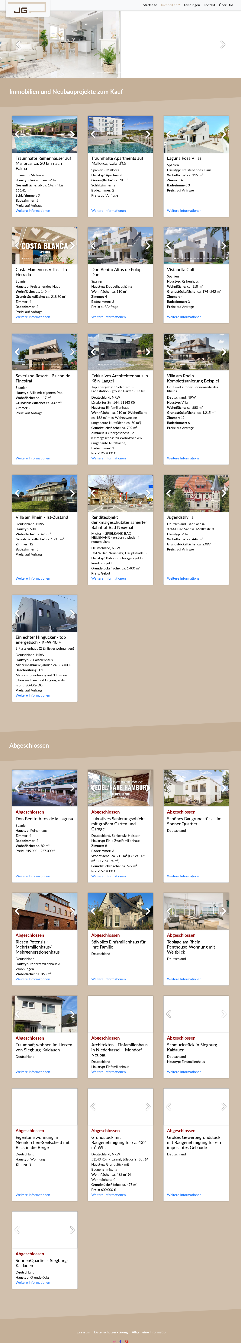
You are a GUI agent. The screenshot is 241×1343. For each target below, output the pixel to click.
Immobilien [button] (169, 5)
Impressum (82, 1332)
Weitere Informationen (33, 211)
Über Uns (226, 5)
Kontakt (209, 5)
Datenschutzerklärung (111, 1332)
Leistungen (192, 5)
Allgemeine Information (149, 1332)
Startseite (150, 5)
